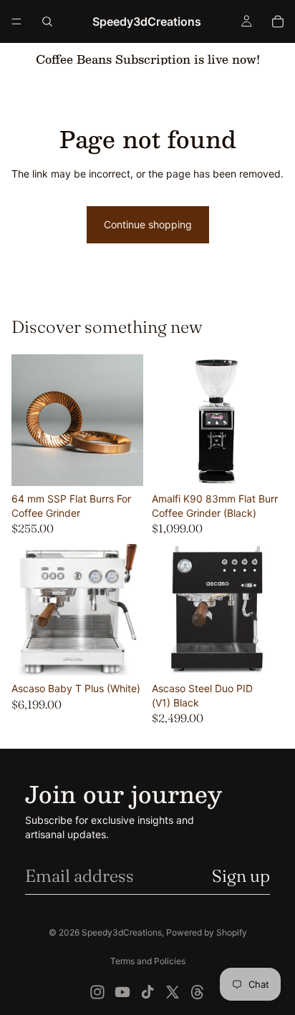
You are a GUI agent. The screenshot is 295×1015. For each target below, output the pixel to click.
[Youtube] (122, 992)
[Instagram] (97, 992)
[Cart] (278, 21)
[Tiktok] (147, 992)
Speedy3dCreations (122, 932)
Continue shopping (148, 224)
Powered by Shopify (206, 932)
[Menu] (16, 21)
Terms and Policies (147, 961)
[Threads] (197, 992)
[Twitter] (172, 992)
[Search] (47, 21)
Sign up (241, 875)
